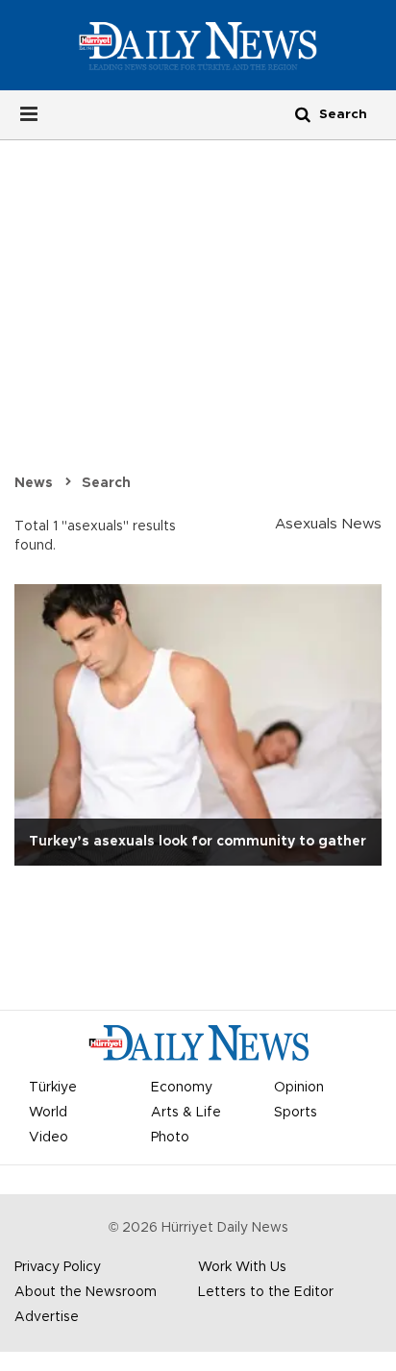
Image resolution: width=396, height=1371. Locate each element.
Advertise (46, 1317)
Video (48, 1137)
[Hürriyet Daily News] (197, 45)
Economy (181, 1087)
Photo (170, 1137)
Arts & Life (186, 1112)
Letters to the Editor (266, 1292)
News (33, 483)
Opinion (299, 1087)
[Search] (302, 114)
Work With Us (242, 1267)
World (48, 1112)
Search (106, 483)
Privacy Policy (57, 1267)
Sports (295, 1112)
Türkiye (53, 1087)
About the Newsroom (85, 1292)
